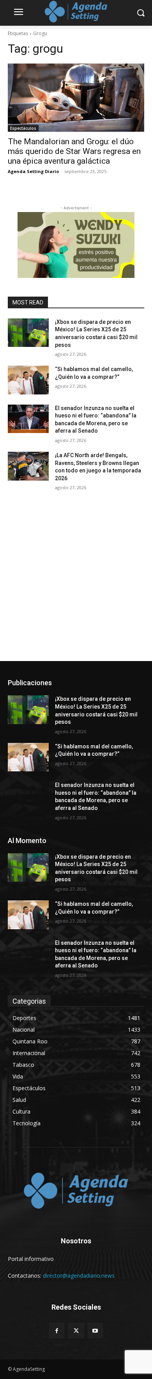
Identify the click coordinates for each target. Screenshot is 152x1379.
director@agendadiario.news (79, 1275)
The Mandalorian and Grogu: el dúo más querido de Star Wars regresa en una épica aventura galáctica (74, 151)
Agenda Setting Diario (33, 171)
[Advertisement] (76, 581)
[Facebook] (56, 1330)
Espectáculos (23, 128)
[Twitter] (75, 1330)
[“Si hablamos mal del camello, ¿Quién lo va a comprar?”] (28, 380)
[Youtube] (95, 1330)
